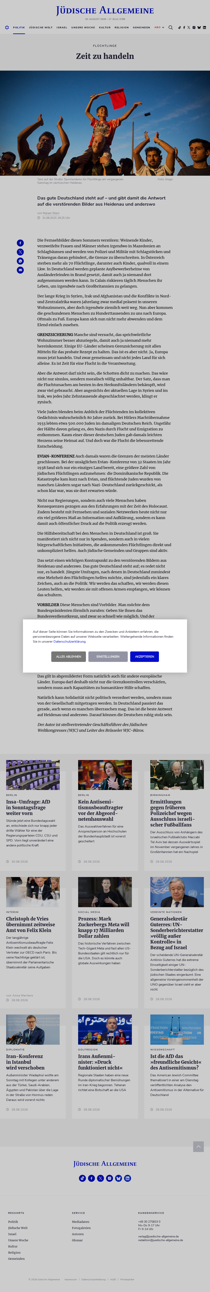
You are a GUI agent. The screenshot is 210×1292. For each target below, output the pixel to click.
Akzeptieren (144, 657)
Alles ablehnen (68, 657)
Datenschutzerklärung (70, 641)
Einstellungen (108, 657)
